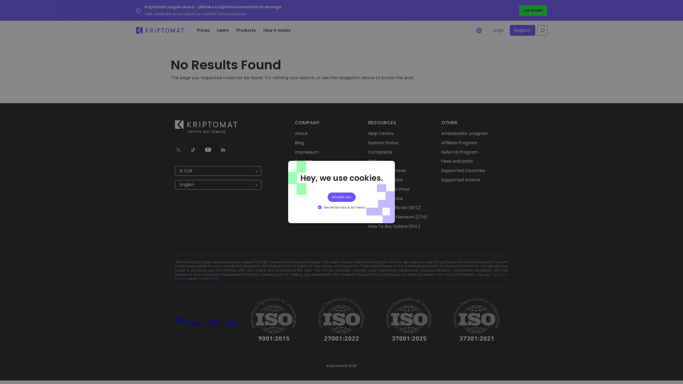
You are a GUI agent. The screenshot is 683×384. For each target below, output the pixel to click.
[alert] (341, 192)
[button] (341, 207)
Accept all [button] (341, 197)
